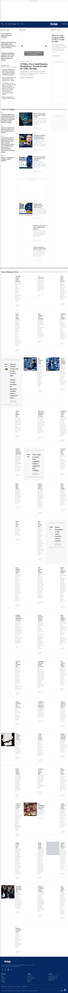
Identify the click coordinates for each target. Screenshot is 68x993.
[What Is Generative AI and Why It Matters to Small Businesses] (25, 231)
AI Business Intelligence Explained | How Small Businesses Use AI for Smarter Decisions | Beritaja (8, 56)
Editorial (2, 979)
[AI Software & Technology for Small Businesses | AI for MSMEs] (25, 162)
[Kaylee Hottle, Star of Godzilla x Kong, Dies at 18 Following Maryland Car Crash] (52, 489)
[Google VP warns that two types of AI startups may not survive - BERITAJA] (7, 809)
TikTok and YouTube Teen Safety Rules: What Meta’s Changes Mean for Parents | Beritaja (8, 45)
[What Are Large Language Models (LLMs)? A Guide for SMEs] (25, 119)
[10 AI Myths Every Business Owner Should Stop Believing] (52, 281)
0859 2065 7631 (51, 979)
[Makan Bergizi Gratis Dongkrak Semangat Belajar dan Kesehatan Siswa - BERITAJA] (30, 848)
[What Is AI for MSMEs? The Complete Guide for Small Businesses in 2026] (7, 416)
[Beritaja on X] (2, 969)
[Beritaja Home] (54, 24)
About (2, 976)
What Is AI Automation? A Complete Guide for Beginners (8, 97)
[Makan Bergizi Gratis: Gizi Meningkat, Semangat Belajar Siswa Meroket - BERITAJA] (7, 848)
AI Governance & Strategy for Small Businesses (6, 35)
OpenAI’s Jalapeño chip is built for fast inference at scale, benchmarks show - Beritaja (9, 79)
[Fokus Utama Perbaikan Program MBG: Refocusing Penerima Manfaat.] (52, 620)
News (6, 24)
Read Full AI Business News (27, 77)
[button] (22, 46)
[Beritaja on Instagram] (5, 969)
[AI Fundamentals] (30, 281)
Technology (10, 986)
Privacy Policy (30, 976)
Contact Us (3, 977)
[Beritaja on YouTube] (8, 969)
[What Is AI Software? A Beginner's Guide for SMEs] (25, 252)
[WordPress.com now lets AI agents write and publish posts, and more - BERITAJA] (30, 707)
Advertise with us (24, 986)
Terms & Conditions (31, 977)
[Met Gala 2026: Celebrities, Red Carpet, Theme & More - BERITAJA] (7, 667)
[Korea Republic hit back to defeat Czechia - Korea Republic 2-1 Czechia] (7, 573)
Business (5, 986)
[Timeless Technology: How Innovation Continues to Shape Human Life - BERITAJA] (7, 707)
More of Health (57, 544)
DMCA (29, 981)
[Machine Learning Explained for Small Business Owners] (25, 209)
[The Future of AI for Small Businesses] (7, 281)
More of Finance (13, 401)
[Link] (6, 369)
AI (18, 24)
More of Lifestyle (35, 473)
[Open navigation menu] (2, 24)
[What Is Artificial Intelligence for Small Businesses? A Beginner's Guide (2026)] (52, 364)
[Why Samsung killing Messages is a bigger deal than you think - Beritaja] (52, 667)
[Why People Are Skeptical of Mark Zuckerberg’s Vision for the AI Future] (25, 140)
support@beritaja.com (52, 977)
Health (14, 986)
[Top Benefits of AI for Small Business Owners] (30, 364)
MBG (9, 24)
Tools (22, 24)
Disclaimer (30, 979)
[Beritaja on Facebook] (11, 969)
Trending (13, 24)
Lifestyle (18, 986)
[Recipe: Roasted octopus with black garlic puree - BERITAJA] (7, 774)
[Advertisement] (34, 11)
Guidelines (3, 981)
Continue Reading (56, 55)
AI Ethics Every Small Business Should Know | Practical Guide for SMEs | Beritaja (34, 66)
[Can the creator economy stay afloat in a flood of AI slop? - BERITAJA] (30, 739)
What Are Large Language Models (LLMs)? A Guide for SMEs (58, 38)
